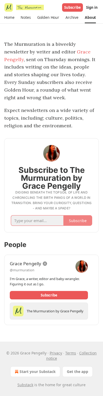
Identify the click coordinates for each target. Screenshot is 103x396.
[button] (9, 17)
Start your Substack (38, 371)
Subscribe (72, 7)
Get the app (77, 371)
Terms (70, 353)
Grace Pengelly (25, 263)
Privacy (56, 353)
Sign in (92, 7)
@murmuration (22, 270)
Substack (25, 384)
